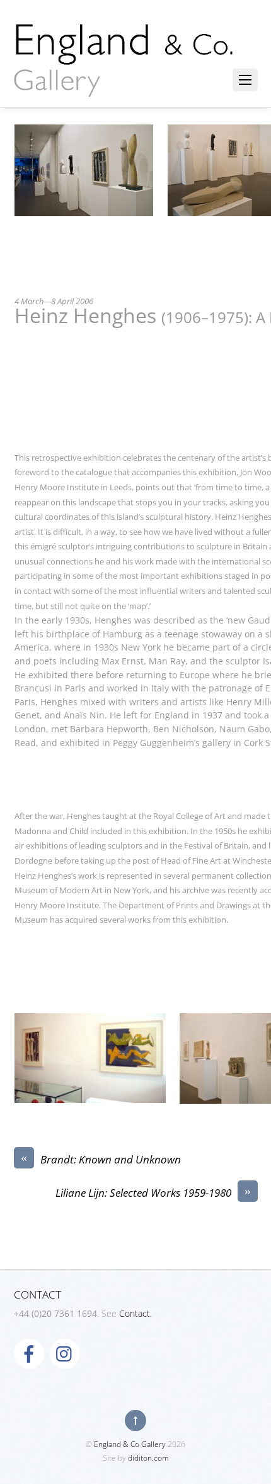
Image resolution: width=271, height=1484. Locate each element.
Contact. (135, 1313)
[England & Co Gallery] (124, 83)
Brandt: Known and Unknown (101, 1159)
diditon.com (148, 1458)
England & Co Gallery (130, 1444)
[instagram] (65, 1353)
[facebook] (29, 1353)
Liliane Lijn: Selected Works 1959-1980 (153, 1192)
